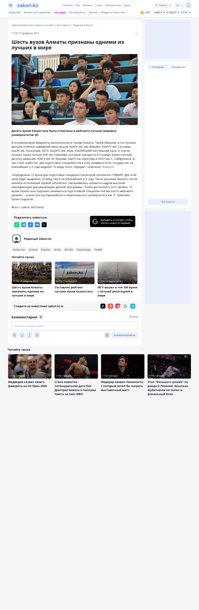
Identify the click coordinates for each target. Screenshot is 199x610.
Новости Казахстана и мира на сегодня (33, 25)
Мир (77, 5)
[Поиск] (188, 5)
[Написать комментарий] (75, 325)
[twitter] (44, 225)
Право (126, 5)
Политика (67, 5)
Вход (135, 316)
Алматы (108, 167)
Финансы (88, 5)
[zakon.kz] (27, 5)
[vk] (37, 225)
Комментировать (124, 335)
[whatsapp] (17, 225)
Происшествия (113, 5)
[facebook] (30, 225)
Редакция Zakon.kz (83, 25)
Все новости (63, 25)
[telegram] (23, 225)
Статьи (98, 5)
